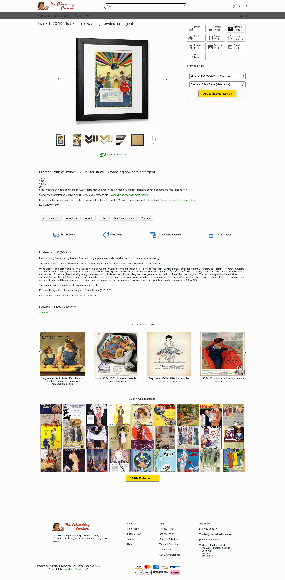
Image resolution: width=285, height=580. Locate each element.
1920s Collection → (142, 478)
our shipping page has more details (129, 195)
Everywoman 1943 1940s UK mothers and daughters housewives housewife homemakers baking (62, 381)
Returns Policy (167, 534)
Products (146, 218)
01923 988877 (209, 528)
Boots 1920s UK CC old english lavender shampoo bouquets (116, 380)
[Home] (55, 9)
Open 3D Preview (116, 154)
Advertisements (50, 218)
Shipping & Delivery (169, 539)
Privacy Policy (166, 528)
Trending (77, 15)
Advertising (72, 218)
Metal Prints (165, 549)
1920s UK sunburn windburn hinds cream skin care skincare (223, 380)
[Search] (184, 6)
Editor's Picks (61, 15)
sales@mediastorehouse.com (217, 534)
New (88, 15)
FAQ (161, 523)
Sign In (243, 15)
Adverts (89, 218)
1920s (44, 312)
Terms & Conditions (169, 544)
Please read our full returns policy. (177, 200)
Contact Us (204, 523)
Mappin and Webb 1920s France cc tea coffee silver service (169, 380)
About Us (132, 523)
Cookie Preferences (169, 554)
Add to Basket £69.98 (217, 93)
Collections (44, 15)
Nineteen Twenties (124, 218)
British (103, 218)
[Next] (166, 79)
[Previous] (58, 79)
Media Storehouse (77, 569)
